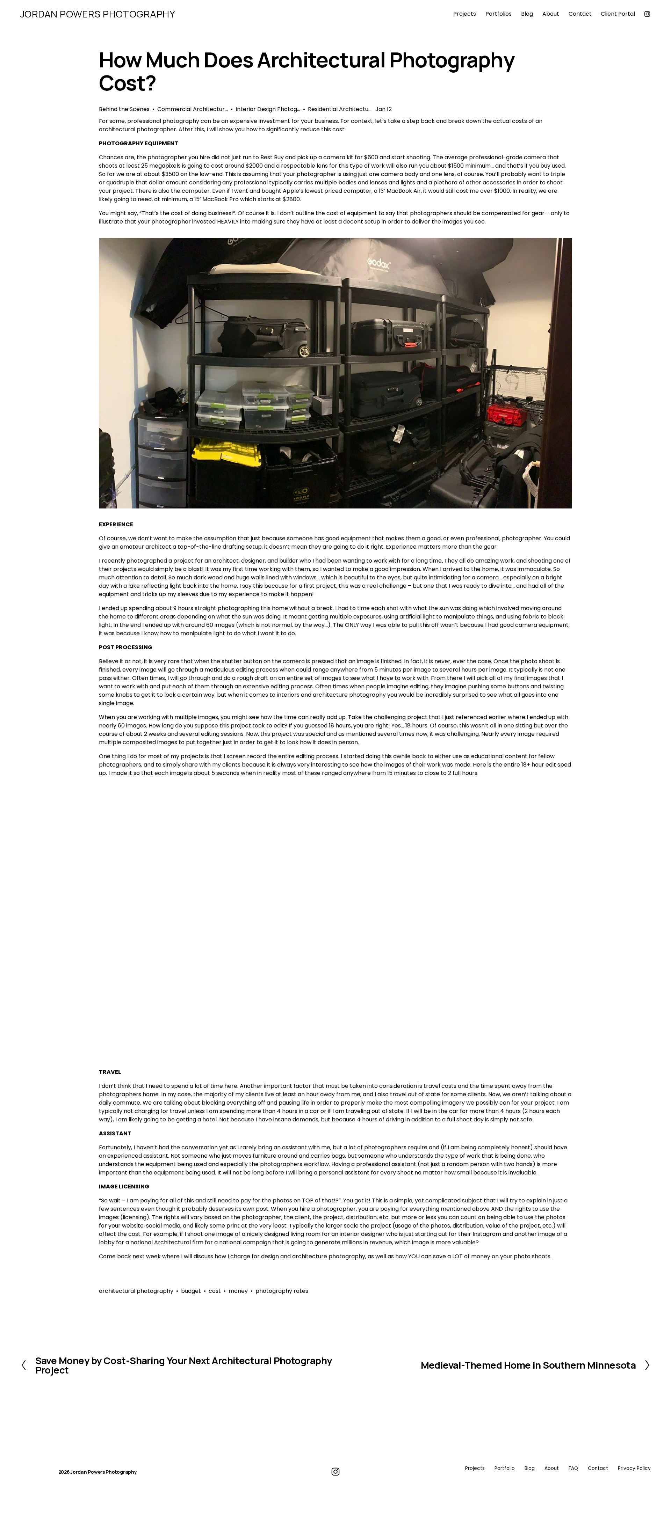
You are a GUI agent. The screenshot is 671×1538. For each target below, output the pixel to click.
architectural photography (136, 1291)
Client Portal (618, 14)
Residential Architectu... (339, 109)
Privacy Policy (634, 1468)
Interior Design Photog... (268, 109)
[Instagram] (647, 13)
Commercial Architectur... (192, 109)
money (238, 1291)
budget (191, 1291)
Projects (475, 1468)
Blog (527, 14)
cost (215, 1291)
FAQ (573, 1468)
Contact (580, 14)
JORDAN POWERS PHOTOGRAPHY (97, 13)
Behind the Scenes (124, 109)
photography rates (281, 1291)
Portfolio (505, 1468)
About (551, 1468)
